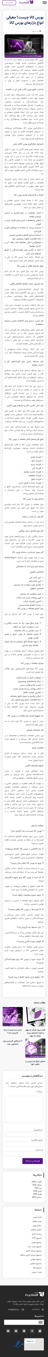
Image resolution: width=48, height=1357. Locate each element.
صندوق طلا (37, 1268)
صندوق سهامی (36, 1259)
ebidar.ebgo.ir (10, 557)
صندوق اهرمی (36, 1242)
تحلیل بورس (36, 1225)
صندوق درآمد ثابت (34, 1246)
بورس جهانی (36, 1221)
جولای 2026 (36, 1185)
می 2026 (38, 1188)
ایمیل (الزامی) (37, 1140)
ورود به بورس (35, 31)
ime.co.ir (40, 742)
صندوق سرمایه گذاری (33, 1251)
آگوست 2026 (36, 1182)
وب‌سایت (39, 1149)
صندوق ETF (37, 1238)
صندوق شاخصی (35, 1263)
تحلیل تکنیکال (36, 1229)
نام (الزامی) (38, 1130)
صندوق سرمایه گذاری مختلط (30, 1255)
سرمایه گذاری (36, 1234)
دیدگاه (39, 1091)
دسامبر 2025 (36, 1197)
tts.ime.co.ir (38, 774)
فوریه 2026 (37, 1194)
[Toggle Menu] (45, 2)
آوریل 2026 (37, 1191)
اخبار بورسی (37, 1217)
